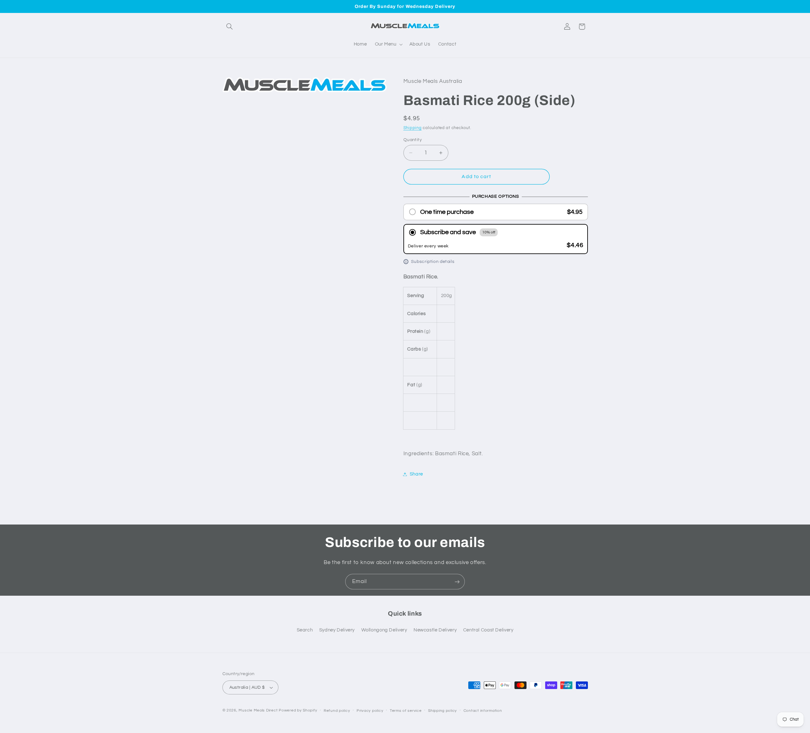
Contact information (483, 710)
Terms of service (406, 710)
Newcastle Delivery (435, 630)
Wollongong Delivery (384, 630)
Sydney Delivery (337, 630)
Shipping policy (442, 710)
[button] (229, 26)
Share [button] (416, 474)
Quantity (412, 140)
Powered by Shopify (298, 710)
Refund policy (337, 710)
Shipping (412, 128)
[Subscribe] (457, 581)
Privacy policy (370, 710)
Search (305, 630)
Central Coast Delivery (488, 630)
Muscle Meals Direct (258, 710)
